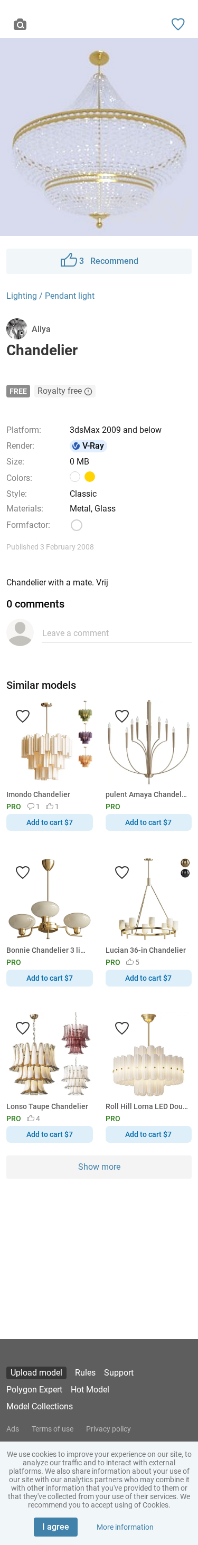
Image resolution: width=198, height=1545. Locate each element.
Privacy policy (108, 1429)
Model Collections (39, 1406)
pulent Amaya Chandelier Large (147, 794)
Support (119, 1373)
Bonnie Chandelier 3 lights (47, 950)
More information (125, 1527)
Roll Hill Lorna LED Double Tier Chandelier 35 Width (147, 1106)
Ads (12, 1429)
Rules (85, 1373)
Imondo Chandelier (38, 794)
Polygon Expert (34, 1390)
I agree (55, 1527)
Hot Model (90, 1390)
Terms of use (52, 1429)
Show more (99, 1167)
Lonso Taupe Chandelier (47, 1106)
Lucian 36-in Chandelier (146, 950)
